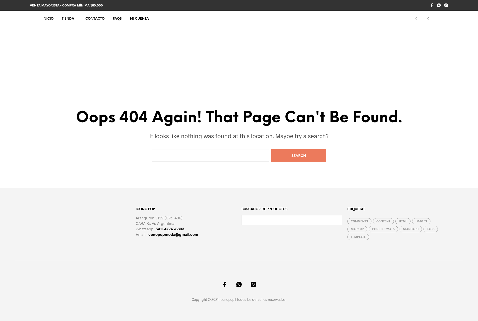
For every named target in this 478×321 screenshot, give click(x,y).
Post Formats (383, 229)
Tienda (68, 18)
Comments (359, 221)
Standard (410, 229)
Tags (430, 229)
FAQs (117, 18)
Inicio (48, 18)
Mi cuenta (139, 18)
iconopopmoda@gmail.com (172, 234)
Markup (357, 229)
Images (421, 221)
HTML (403, 221)
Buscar (337, 220)
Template (358, 237)
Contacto (95, 18)
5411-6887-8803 (170, 228)
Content (383, 221)
